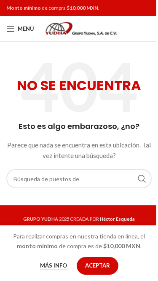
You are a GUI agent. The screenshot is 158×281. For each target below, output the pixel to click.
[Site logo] (80, 28)
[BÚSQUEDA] (142, 178)
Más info (54, 265)
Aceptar (97, 265)
